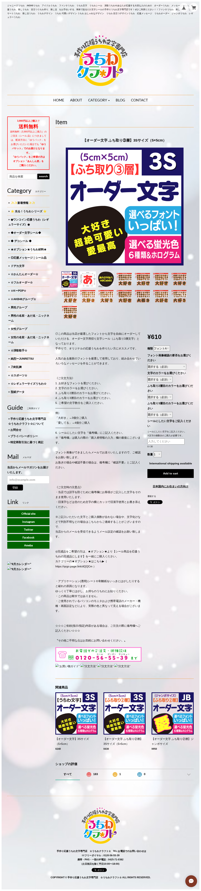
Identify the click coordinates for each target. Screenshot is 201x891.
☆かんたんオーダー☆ (24, 274)
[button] (99, 100)
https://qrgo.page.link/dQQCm (73, 566)
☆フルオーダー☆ (22, 282)
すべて (68, 774)
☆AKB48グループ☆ (23, 299)
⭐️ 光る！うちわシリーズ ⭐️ (29, 211)
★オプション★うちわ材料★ (29, 249)
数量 (150, 454)
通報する (151, 496)
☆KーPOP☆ (18, 290)
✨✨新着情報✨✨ (23, 202)
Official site (28, 513)
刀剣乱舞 (16, 366)
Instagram (28, 521)
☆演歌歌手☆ (19, 350)
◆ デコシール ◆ (21, 240)
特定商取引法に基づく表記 (26, 442)
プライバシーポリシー (24, 436)
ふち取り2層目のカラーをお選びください (170, 388)
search (43, 176)
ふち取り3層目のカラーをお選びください (170, 406)
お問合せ (15, 429)
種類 (150, 348)
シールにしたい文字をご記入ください (169, 423)
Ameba (28, 545)
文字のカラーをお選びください (166, 373)
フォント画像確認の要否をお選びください (169, 358)
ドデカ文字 (18, 265)
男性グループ (19, 307)
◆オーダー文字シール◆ (26, 232)
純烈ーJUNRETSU (22, 358)
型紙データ (18, 391)
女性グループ (19, 328)
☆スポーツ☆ (19, 375)
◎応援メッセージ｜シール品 (29, 257)
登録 (15, 487)
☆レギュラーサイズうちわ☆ (29, 383)
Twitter (28, 529)
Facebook (28, 537)
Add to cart (170, 473)
